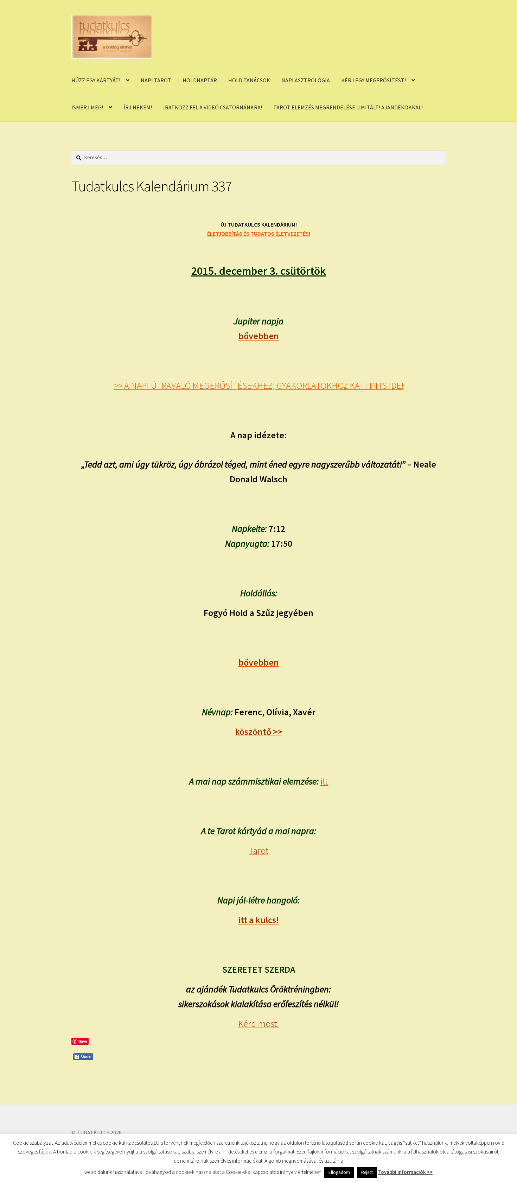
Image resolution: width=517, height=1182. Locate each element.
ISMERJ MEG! (87, 107)
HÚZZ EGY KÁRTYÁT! (95, 80)
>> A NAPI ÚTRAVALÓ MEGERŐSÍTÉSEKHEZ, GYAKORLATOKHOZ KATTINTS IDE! (258, 385)
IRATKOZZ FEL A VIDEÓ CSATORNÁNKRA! (212, 107)
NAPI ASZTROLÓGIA (305, 80)
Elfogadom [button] (339, 1172)
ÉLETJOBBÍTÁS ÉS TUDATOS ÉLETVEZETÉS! (258, 233)
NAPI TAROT (156, 80)
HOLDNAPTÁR (200, 80)
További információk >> (405, 1172)
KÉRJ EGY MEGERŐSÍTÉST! (373, 80)
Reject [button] (367, 1172)
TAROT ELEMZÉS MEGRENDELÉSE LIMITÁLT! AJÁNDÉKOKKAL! (348, 107)
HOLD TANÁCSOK (249, 80)
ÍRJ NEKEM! (137, 107)
